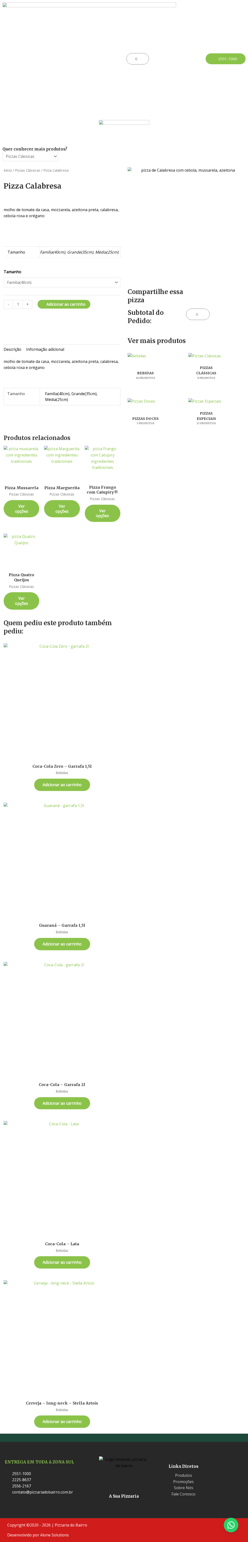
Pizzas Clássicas (27, 170)
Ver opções (21, 508)
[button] (93, 59)
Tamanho (12, 271)
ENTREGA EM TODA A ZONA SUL (39, 1462)
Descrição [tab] (12, 349)
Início (8, 170)
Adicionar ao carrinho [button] (62, 784)
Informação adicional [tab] (45, 349)
